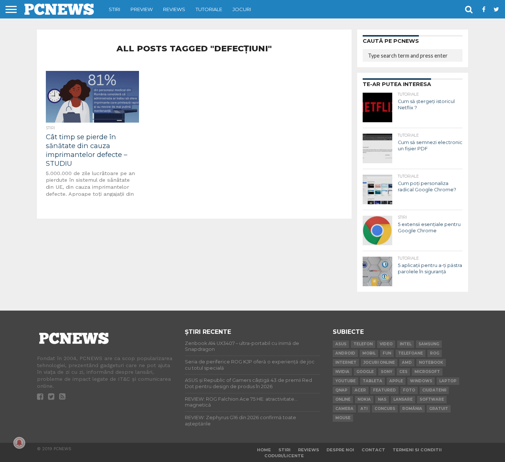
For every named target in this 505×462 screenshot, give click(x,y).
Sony (386, 371)
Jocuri (242, 9)
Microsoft (427, 371)
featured (384, 390)
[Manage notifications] (19, 443)
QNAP (341, 390)
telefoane (410, 353)
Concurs (384, 408)
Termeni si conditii (417, 449)
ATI (363, 408)
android (345, 353)
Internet (345, 362)
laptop (448, 381)
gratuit (438, 408)
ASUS (340, 344)
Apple (396, 381)
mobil (369, 353)
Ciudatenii (434, 390)
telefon (363, 344)
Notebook (431, 362)
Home (264, 449)
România (412, 408)
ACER (360, 390)
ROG (434, 353)
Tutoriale (209, 9)
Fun (387, 353)
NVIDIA (342, 371)
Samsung (428, 344)
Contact (373, 449)
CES (403, 371)
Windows (421, 381)
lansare (403, 399)
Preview (142, 9)
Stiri (114, 9)
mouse (342, 417)
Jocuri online (379, 362)
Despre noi (340, 449)
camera (344, 408)
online (342, 399)
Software (432, 399)
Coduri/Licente (284, 455)
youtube (345, 381)
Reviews (174, 9)
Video (386, 344)
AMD (407, 362)
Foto (409, 390)
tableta (372, 381)
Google (365, 371)
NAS (382, 399)
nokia (364, 399)
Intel (405, 344)
